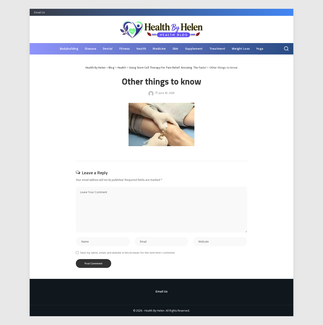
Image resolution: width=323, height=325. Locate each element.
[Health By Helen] (161, 29)
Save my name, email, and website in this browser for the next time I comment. (127, 252)
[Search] (286, 48)
